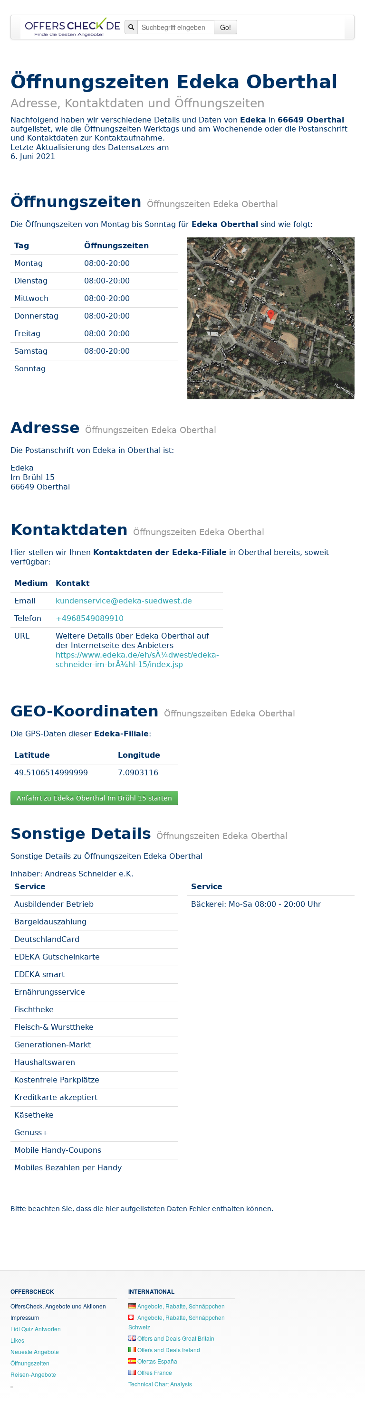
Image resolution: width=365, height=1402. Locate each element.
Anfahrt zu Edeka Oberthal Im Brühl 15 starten (94, 798)
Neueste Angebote (34, 1351)
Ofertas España (156, 1361)
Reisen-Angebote (33, 1374)
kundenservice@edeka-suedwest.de (124, 600)
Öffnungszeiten (29, 1363)
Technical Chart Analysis (160, 1384)
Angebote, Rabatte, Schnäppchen (180, 1306)
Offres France (154, 1372)
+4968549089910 (90, 618)
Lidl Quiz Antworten (35, 1329)
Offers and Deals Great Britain (175, 1338)
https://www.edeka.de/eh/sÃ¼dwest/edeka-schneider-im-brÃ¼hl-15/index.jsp (137, 659)
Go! (225, 27)
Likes (17, 1340)
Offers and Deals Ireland (168, 1350)
